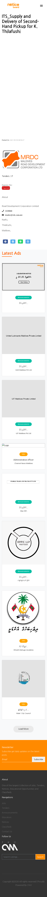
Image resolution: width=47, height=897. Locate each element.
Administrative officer (23, 460)
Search (40, 857)
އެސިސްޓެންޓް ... (23, 710)
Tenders (5, 176)
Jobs (4, 803)
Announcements (10, 813)
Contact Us (7, 831)
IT (12, 176)
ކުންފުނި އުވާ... (23, 303)
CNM (29, 885)
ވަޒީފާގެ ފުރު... (23, 646)
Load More (23, 729)
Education (6, 817)
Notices (5, 822)
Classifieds (6, 827)
